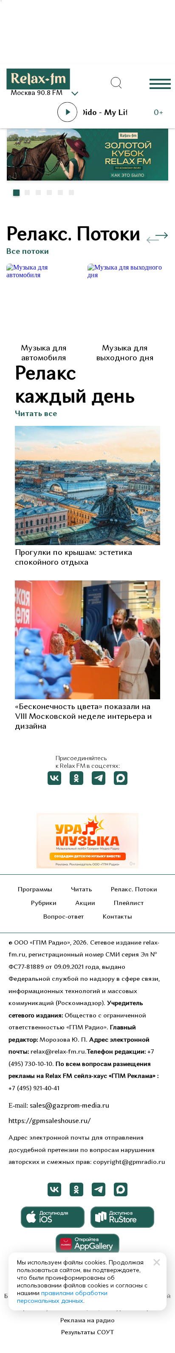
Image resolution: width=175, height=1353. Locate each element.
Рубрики (43, 903)
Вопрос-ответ (63, 917)
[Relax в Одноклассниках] (76, 778)
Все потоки (27, 252)
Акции (85, 903)
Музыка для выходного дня (124, 353)
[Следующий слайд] (157, 207)
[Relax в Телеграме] (98, 778)
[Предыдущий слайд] (153, 211)
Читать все (36, 414)
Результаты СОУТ (87, 1333)
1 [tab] (16, 192)
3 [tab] (38, 192)
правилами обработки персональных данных (62, 1296)
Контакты (117, 917)
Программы (35, 890)
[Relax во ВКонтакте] (54, 778)
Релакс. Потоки (134, 890)
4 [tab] (49, 192)
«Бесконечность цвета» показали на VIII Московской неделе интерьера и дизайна (83, 717)
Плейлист (129, 903)
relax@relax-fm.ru (58, 1052)
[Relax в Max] (120, 778)
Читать (81, 890)
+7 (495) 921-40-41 (33, 1089)
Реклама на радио (87, 1321)
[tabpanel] (87, 154)
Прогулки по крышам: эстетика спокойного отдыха (73, 558)
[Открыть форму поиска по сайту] (116, 83)
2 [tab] (27, 192)
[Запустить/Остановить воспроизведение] (67, 112)
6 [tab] (71, 192)
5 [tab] (60, 192)
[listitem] (43, 314)
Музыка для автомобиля (43, 353)
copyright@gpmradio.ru (129, 1162)
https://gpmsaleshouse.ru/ (49, 1121)
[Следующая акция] (162, 235)
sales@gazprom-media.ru (69, 1106)
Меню (160, 83)
